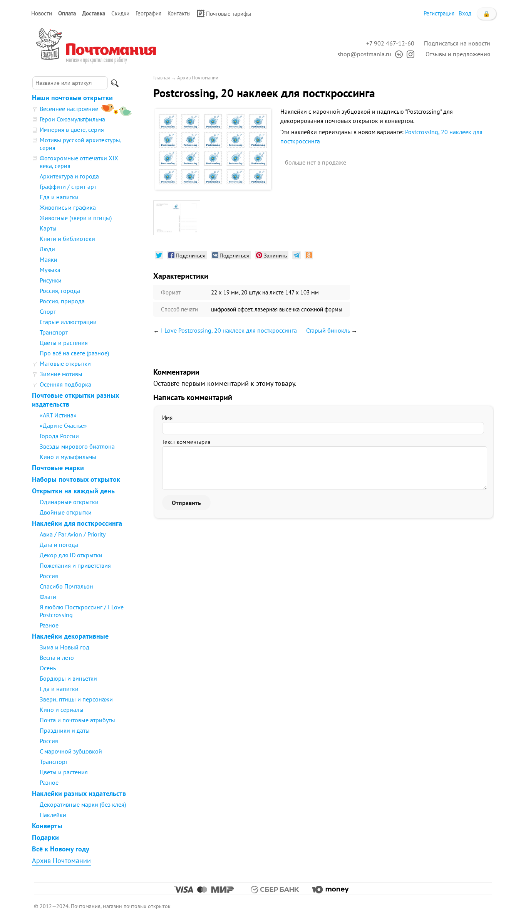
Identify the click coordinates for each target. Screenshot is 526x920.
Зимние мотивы (61, 374)
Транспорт (54, 332)
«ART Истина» (58, 415)
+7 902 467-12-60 (390, 43)
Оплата (67, 13)
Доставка (93, 13)
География (148, 13)
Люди (47, 249)
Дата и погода (59, 544)
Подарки (45, 837)
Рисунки (51, 280)
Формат (171, 292)
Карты (48, 228)
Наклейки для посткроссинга (77, 523)
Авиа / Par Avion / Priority (73, 534)
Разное (49, 625)
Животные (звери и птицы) (76, 218)
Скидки (120, 13)
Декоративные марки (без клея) (83, 804)
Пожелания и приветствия (75, 565)
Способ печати (179, 309)
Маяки (48, 259)
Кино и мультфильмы (68, 457)
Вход (465, 13)
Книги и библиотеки (67, 238)
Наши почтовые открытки (72, 97)
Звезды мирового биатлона (77, 446)
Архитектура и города (69, 176)
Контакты (179, 13)
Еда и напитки (59, 197)
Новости (41, 13)
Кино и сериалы (62, 709)
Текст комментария (186, 442)
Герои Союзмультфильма (72, 119)
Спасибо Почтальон (66, 586)
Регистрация (439, 13)
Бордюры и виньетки (68, 678)
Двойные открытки (66, 512)
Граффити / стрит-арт (68, 186)
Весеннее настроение (69, 109)
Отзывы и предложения (457, 54)
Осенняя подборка (65, 384)
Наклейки (53, 815)
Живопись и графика (68, 207)
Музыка (50, 270)
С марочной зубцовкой (71, 751)
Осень (48, 668)
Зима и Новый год (64, 647)
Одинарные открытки (69, 502)
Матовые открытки (65, 363)
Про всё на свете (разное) (74, 353)
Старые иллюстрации (68, 322)
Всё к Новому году (60, 848)
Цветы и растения (64, 342)
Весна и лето (57, 657)
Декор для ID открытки (71, 555)
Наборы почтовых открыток (76, 479)
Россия (49, 576)
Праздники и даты (65, 730)
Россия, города (60, 290)
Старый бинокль (328, 330)
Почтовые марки (58, 467)
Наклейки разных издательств (79, 793)
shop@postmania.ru (364, 54)
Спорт (48, 311)
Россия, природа (62, 301)
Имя (167, 417)
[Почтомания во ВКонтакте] (397, 54)
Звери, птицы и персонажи (76, 699)
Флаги (48, 596)
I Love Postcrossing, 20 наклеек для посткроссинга (229, 330)
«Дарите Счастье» (63, 425)
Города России (59, 436)
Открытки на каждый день (73, 490)
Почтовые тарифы (228, 13)
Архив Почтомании (61, 860)
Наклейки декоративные (70, 636)
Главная (161, 77)
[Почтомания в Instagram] (408, 54)
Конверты (47, 825)
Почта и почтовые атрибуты (77, 720)
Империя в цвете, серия (72, 129)
